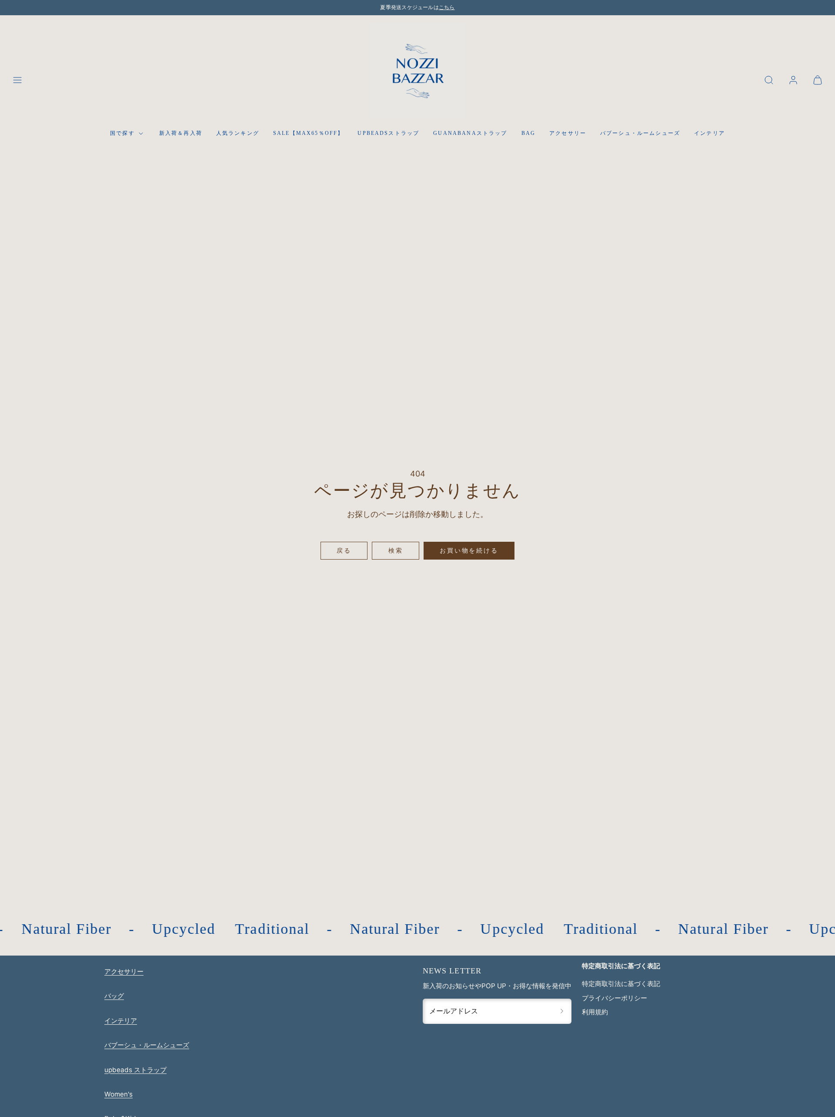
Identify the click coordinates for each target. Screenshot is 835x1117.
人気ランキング (237, 134)
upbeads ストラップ (135, 1070)
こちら (447, 7)
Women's (118, 1094)
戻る (344, 550)
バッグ (114, 996)
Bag (528, 134)
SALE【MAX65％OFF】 (308, 134)
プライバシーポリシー (614, 998)
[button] (17, 80)
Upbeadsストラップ (388, 134)
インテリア (709, 134)
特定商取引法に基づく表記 (621, 983)
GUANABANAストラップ (470, 134)
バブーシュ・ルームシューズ (640, 134)
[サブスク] (561, 1011)
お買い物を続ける (469, 550)
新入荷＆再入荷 (180, 134)
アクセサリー (567, 134)
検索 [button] (395, 550)
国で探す (122, 134)
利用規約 (595, 1012)
